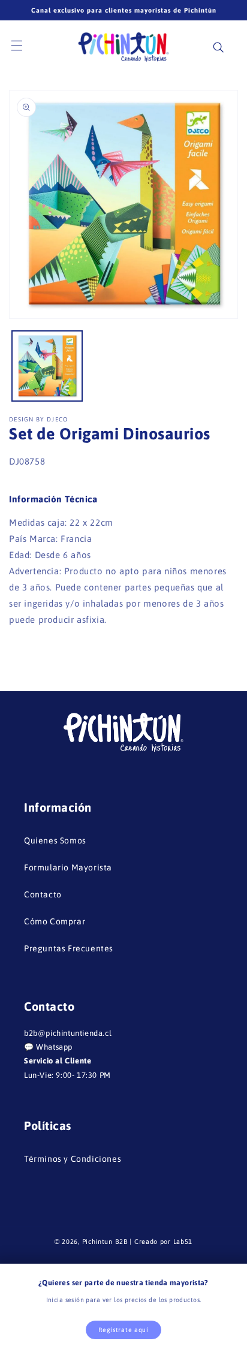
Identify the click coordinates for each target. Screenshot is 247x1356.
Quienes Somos (55, 840)
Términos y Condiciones (72, 1159)
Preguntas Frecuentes (68, 948)
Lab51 (183, 1241)
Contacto (43, 894)
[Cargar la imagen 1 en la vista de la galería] (47, 366)
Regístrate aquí (123, 1329)
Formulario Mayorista (68, 867)
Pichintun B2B (105, 1241)
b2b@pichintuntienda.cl (68, 1033)
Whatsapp (54, 1046)
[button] (24, 46)
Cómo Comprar (54, 921)
